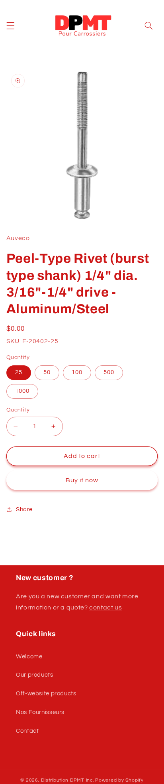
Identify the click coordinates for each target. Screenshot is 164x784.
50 (47, 372)
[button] (10, 26)
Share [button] (24, 509)
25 (18, 372)
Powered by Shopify (119, 780)
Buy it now (82, 480)
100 (77, 372)
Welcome (29, 657)
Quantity (17, 410)
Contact (27, 731)
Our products (34, 675)
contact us (105, 607)
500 (108, 372)
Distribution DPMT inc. (67, 780)
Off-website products (46, 694)
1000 (22, 391)
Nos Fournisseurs (40, 712)
